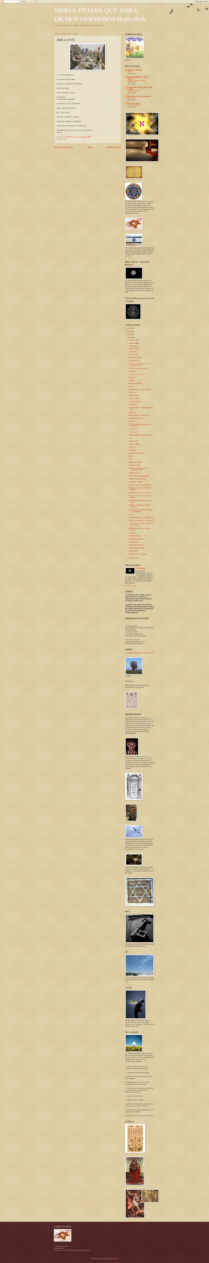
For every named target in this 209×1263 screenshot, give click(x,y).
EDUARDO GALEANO (136, 539)
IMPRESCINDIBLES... (136, 536)
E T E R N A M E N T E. (136, 374)
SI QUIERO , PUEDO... (136, 482)
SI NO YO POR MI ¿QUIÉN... (138, 368)
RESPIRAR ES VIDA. (136, 358)
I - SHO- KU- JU (134, 432)
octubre (131, 346)
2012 (129, 328)
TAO (130, 438)
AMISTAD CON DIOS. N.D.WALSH (140, 493)
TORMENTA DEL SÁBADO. (137, 479)
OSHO (131, 456)
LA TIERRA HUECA (135, 401)
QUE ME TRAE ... (134, 349)
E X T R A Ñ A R (134, 355)
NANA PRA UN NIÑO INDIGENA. (139, 476)
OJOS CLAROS (134, 398)
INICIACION (131, 98)
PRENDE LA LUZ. (134, 473)
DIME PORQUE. (134, 395)
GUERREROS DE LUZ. (136, 418)
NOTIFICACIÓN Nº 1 (133, 91)
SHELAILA (141, 568)
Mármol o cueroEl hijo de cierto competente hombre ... (138, 469)
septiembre (133, 558)
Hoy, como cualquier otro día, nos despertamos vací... (139, 364)
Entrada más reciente (63, 147)
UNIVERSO (132, 533)
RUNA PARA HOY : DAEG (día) (139, 415)
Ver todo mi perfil (130, 586)
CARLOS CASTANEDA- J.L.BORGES (141, 520)
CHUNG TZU (133, 421)
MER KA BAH (133, 404)
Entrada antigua (114, 147)
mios (65, 139)
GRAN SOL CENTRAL (134, 70)
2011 (129, 331)
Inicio (90, 147)
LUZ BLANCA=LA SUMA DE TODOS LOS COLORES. (140, 510)
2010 (129, 334)
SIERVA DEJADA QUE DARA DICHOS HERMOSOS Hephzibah (100, 14)
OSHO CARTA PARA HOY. (137, 453)
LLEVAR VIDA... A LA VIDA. (138, 554)
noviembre (132, 343)
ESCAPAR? (132, 412)
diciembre (132, 340)
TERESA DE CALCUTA (136, 545)
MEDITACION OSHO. (135, 462)
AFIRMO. (132, 380)
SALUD (131, 386)
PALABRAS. (133, 450)
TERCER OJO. (133, 441)
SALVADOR (132, 351)
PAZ (130, 459)
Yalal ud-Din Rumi (134, 361)
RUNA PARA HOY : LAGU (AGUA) (140, 389)
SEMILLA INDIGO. (135, 444)
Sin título (131, 514)
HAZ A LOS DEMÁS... (136, 383)
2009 (129, 337)
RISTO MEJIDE (134, 542)
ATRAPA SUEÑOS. (135, 465)
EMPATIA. (132, 377)
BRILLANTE (132, 371)
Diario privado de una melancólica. (139, 96)
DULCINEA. (132, 392)
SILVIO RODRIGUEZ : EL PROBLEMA (141, 517)
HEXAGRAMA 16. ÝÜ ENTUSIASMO (140, 435)
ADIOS (129, 71)
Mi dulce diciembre (133, 103)
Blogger (116, 1259)
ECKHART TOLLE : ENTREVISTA (140, 485)
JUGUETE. (132, 447)
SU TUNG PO (133, 429)
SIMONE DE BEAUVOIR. (137, 548)
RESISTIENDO (133, 551)
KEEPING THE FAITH (133, 105)
